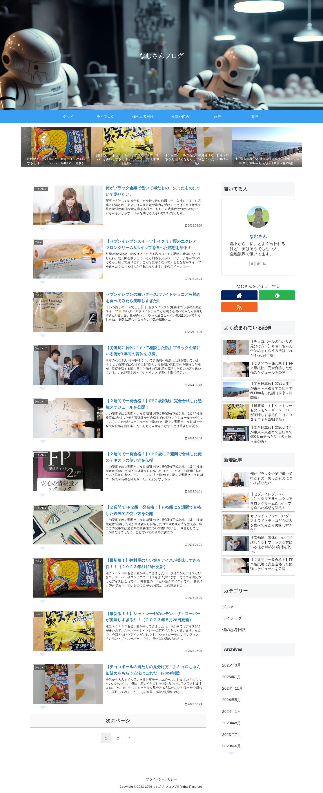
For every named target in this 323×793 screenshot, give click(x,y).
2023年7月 (231, 734)
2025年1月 (231, 677)
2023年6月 (231, 746)
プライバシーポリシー (161, 779)
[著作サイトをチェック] (252, 263)
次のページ (118, 720)
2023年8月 (231, 723)
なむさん (258, 236)
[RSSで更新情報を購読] (264, 263)
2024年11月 (232, 688)
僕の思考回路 (234, 630)
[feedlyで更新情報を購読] (258, 263)
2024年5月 (231, 700)
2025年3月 (231, 665)
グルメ (228, 607)
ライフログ (232, 618)
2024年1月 (231, 711)
